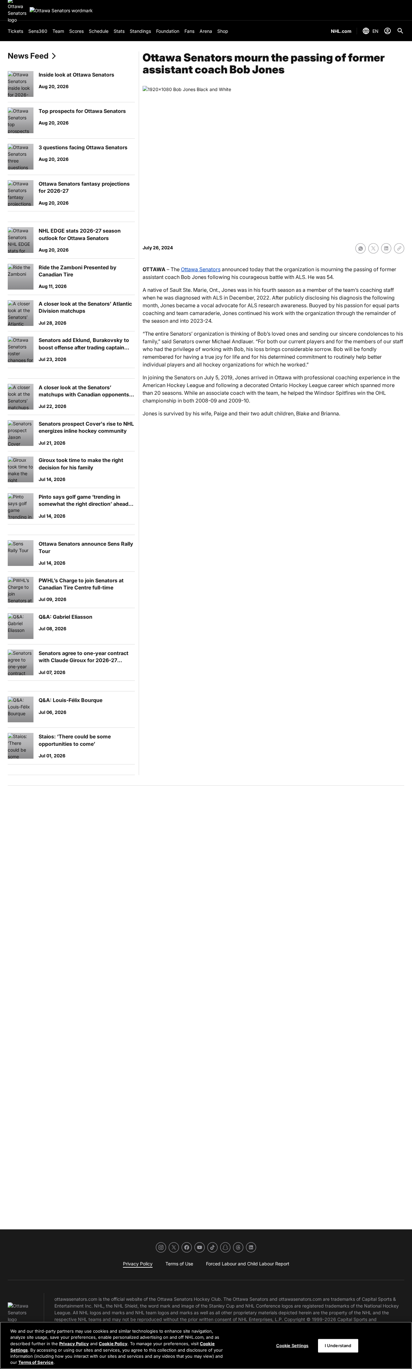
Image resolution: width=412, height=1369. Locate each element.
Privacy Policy (74, 1343)
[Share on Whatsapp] (360, 248)
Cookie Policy (113, 1343)
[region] (206, 1345)
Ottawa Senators (200, 269)
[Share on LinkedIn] (386, 248)
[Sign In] (387, 31)
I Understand (338, 1345)
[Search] (400, 31)
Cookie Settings (292, 1345)
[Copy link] (399, 248)
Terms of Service (35, 1362)
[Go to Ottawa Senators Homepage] (61, 10)
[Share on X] (373, 248)
